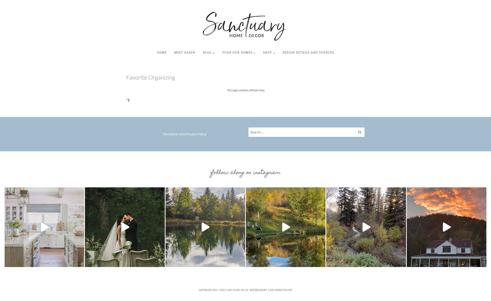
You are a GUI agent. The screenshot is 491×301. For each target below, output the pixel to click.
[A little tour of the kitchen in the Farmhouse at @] (44, 227)
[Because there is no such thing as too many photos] (205, 227)
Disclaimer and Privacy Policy (184, 134)
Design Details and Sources (308, 53)
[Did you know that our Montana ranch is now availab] (366, 227)
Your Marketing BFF (280, 290)
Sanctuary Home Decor (233, 290)
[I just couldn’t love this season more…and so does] (285, 227)
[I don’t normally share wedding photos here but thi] (125, 227)
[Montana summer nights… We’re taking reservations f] (446, 227)
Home (162, 53)
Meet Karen (184, 53)
